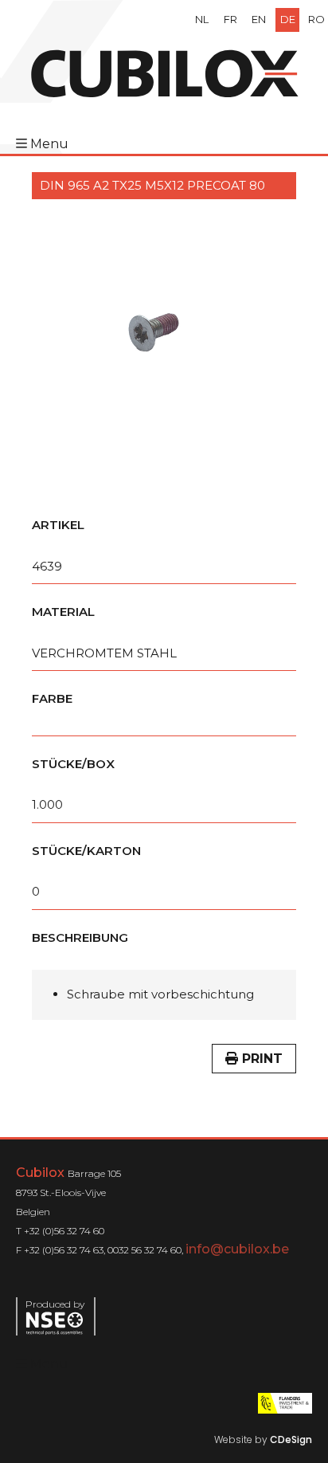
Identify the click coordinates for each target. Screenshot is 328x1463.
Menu (49, 143)
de (287, 19)
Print (260, 1058)
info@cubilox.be (237, 1249)
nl (202, 19)
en (259, 19)
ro (316, 19)
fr (230, 19)
